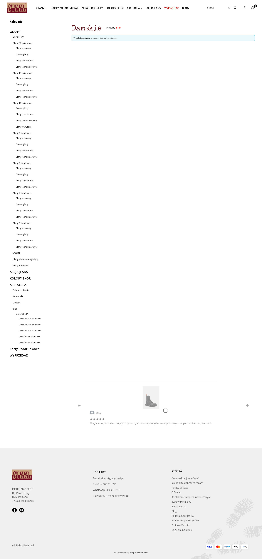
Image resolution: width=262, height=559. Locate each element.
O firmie (175, 492)
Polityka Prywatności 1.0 (185, 520)
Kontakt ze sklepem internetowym (190, 497)
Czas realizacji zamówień (185, 478)
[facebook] (14, 510)
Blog (174, 511)
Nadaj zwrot (178, 506)
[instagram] (21, 510)
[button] (235, 7)
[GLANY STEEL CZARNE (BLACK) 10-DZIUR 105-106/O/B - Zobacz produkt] (151, 397)
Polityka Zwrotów (181, 525)
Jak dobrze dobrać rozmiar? (187, 482)
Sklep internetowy (130, 552)
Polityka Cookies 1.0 (182, 515)
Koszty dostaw (179, 487)
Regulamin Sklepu (181, 529)
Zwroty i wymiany (181, 501)
